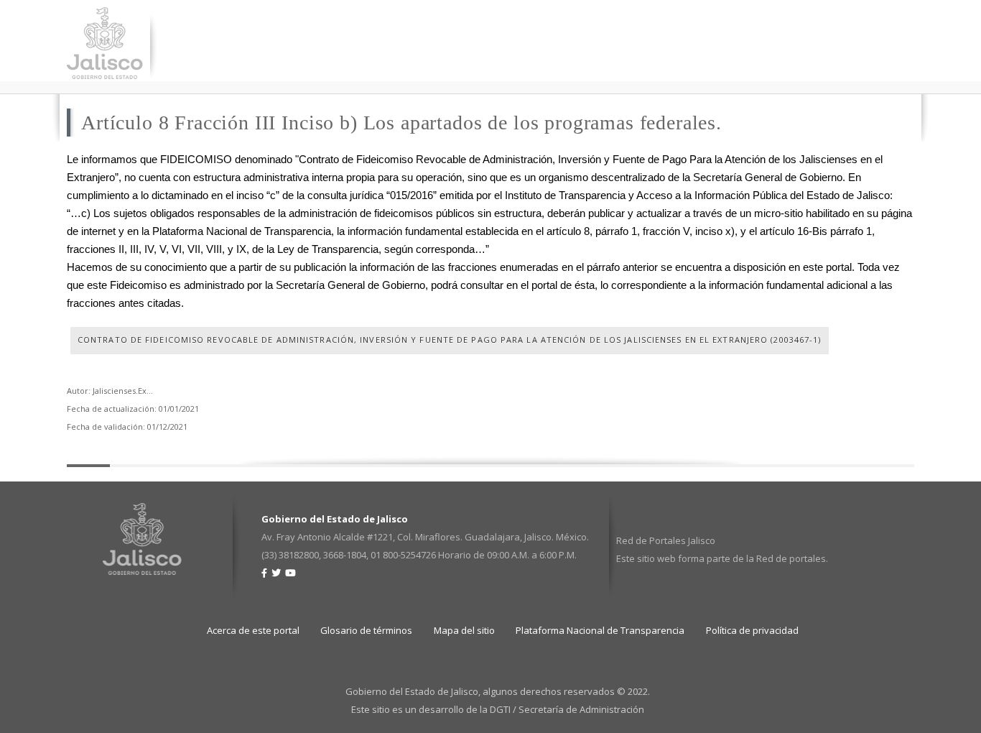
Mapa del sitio (464, 630)
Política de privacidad (752, 630)
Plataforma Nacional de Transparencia (600, 630)
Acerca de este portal (253, 630)
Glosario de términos (366, 630)
